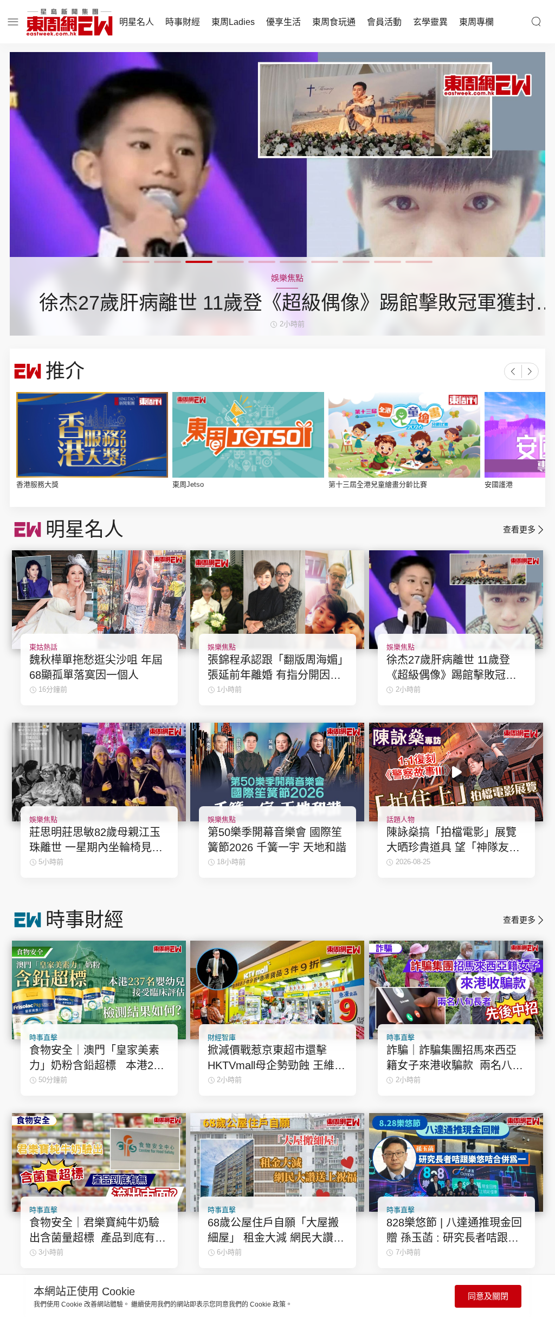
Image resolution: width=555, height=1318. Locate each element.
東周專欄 (476, 22)
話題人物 (400, 819)
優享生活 (283, 22)
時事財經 (182, 22)
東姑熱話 (43, 647)
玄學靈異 (430, 22)
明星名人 (136, 22)
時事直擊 (43, 1037)
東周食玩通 (334, 22)
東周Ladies (233, 22)
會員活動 (384, 22)
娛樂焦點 (222, 647)
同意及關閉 (488, 1296)
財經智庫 (222, 1037)
